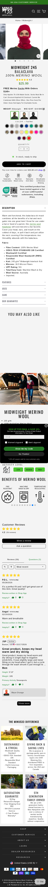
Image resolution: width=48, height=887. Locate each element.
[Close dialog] (46, 426)
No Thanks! (24, 454)
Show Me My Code (24, 448)
